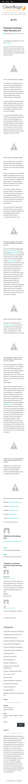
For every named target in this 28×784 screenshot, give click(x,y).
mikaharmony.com (9, 325)
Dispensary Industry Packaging (12, 650)
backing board (15, 253)
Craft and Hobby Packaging (11, 644)
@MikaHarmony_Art (13, 518)
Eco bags (16, 251)
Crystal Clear (9, 251)
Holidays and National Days (11, 671)
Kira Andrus (8, 43)
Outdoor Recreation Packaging (12, 680)
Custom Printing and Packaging (12, 647)
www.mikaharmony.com (15, 502)
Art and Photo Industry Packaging (13, 631)
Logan (5, 606)
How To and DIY (8, 674)
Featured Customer (13, 522)
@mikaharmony (14, 506)
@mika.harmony (14, 510)
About (11, 1)
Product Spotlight (8, 687)
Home (3, 1)
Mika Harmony (6, 576)
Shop (7, 1)
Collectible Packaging (9, 637)
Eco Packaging (8, 653)
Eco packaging (12, 261)
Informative (7, 677)
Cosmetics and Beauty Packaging (13, 641)
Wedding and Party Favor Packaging (13, 693)
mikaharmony (13, 514)
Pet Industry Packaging (10, 683)
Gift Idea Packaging (9, 663)
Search (5, 722)
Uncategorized (7, 690)
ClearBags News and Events (11, 634)
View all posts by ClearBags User (12, 541)
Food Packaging (8, 659)
